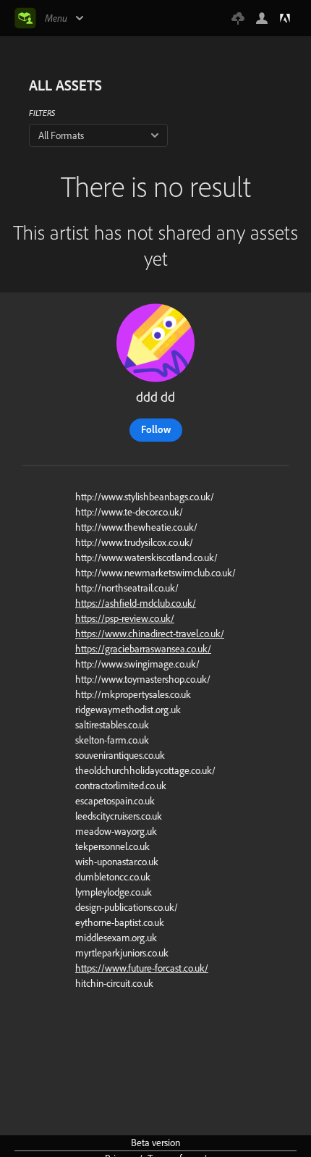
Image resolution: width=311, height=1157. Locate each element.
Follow (156, 429)
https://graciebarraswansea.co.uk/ (143, 648)
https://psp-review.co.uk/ (124, 618)
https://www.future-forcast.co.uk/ (141, 968)
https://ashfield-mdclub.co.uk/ (135, 603)
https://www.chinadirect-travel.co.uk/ (149, 633)
